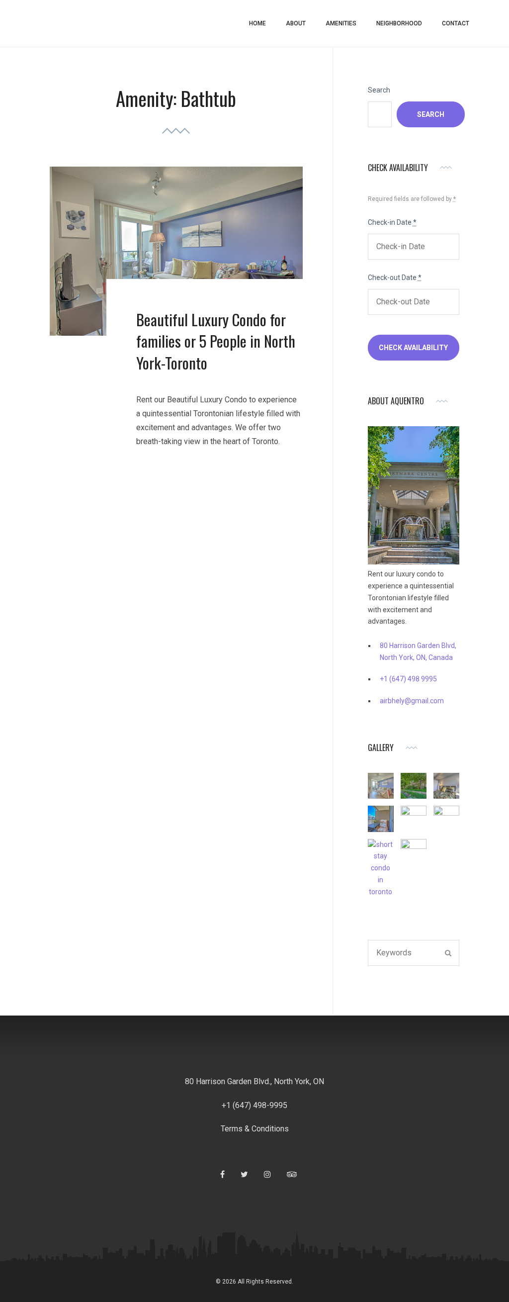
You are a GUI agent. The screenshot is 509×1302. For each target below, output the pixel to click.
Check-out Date (395, 277)
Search (379, 90)
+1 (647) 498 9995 (408, 679)
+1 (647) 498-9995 (254, 1105)
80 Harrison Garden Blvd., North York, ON (254, 1081)
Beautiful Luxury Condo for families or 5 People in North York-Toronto (215, 341)
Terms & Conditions (255, 1128)
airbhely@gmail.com (412, 701)
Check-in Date (392, 222)
